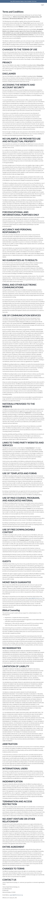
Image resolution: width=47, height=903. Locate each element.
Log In (42, 5)
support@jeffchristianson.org (35, 598)
